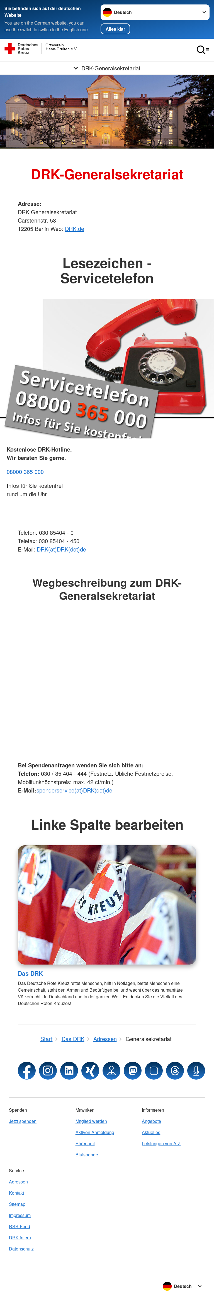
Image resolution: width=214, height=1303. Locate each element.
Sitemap (17, 1204)
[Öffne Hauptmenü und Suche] (203, 50)
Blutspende (87, 1154)
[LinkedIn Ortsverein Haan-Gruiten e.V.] (69, 1071)
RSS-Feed (19, 1226)
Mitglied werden (91, 1121)
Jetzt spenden (23, 1121)
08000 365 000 (25, 471)
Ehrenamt (85, 1143)
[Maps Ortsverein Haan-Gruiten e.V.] (111, 1071)
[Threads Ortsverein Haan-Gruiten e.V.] (175, 1071)
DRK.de (74, 229)
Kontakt (16, 1193)
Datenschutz (21, 1248)
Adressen (18, 1181)
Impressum (20, 1215)
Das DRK (30, 973)
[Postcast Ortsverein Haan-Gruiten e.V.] (196, 1071)
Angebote (151, 1121)
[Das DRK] (107, 905)
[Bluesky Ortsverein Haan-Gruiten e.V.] (154, 1071)
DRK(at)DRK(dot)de (61, 549)
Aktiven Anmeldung (95, 1132)
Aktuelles (151, 1132)
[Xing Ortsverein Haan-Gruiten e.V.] (90, 1071)
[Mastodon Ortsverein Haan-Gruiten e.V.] (133, 1071)
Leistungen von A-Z (161, 1143)
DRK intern (20, 1237)
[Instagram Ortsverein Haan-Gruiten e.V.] (48, 1071)
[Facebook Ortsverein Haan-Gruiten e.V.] (27, 1071)
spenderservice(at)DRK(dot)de (74, 790)
